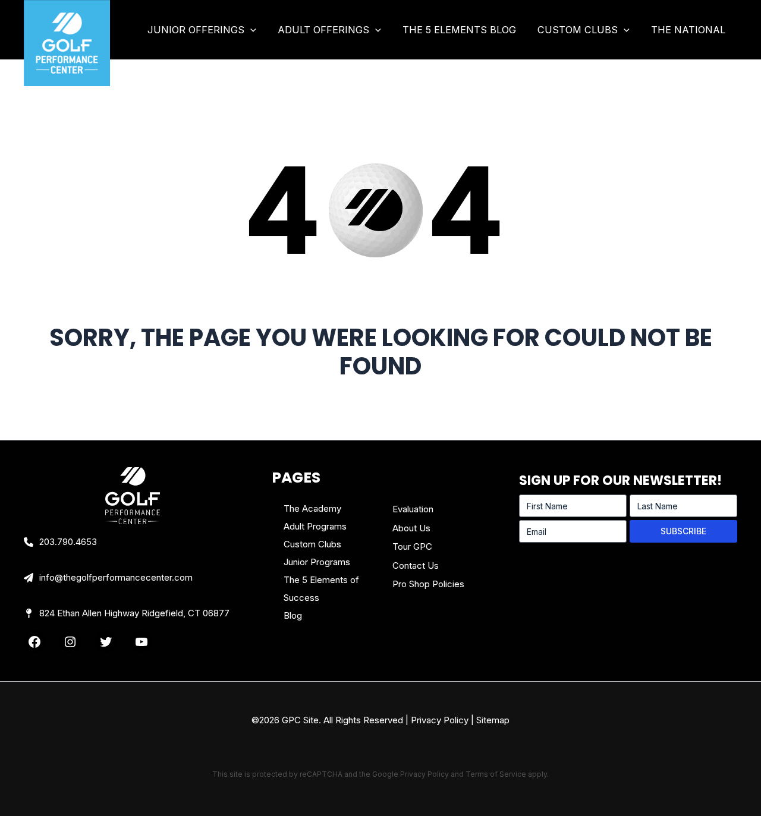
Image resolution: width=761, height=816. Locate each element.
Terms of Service (496, 774)
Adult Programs (315, 526)
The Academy (312, 508)
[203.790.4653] (60, 542)
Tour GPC (412, 546)
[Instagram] (70, 642)
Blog (293, 615)
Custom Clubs (312, 544)
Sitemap (493, 720)
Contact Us (415, 565)
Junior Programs (317, 562)
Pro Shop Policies (428, 584)
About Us (411, 528)
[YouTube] (141, 642)
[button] (250, 29)
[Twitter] (106, 642)
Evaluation (412, 509)
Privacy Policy (439, 720)
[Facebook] (34, 642)
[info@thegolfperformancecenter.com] (108, 578)
